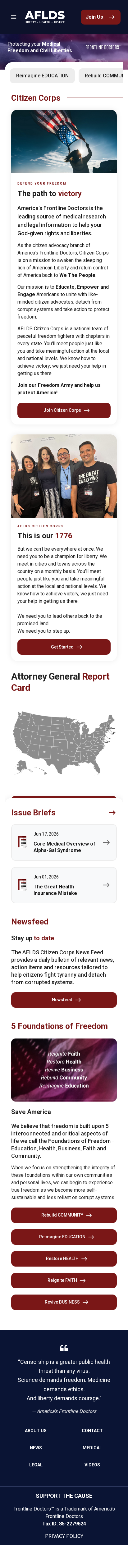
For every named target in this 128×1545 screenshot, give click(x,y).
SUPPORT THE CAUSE (64, 1495)
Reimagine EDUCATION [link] (42, 76)
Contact (92, 1430)
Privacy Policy (64, 1536)
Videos (92, 1464)
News (36, 1447)
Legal (36, 1464)
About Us (36, 1430)
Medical (92, 1447)
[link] (45, 17)
